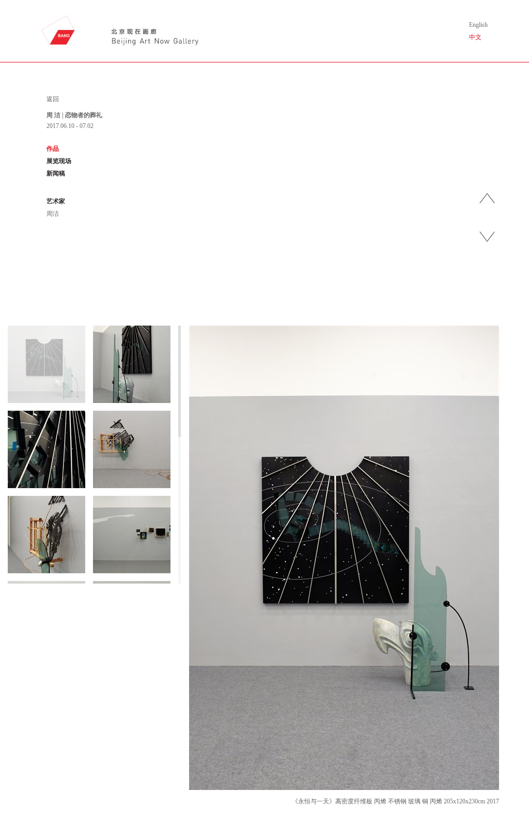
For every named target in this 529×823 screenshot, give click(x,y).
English (478, 24)
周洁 (52, 213)
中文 (475, 37)
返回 (52, 99)
